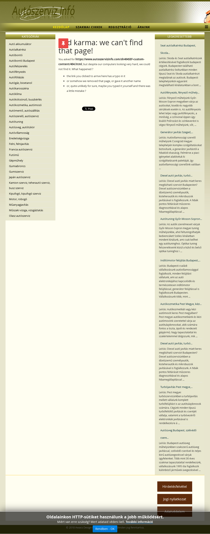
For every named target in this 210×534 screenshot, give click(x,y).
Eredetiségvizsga (19, 138)
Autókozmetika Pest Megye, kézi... (181, 304)
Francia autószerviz (20, 149)
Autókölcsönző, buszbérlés (25, 99)
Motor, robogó (18, 199)
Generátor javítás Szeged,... (176, 132)
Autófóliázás (16, 77)
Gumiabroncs (17, 166)
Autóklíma (15, 94)
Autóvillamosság (19, 133)
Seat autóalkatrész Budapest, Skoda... (178, 49)
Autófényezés (17, 72)
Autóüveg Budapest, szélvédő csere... (178, 433)
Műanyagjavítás (18, 204)
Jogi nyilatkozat (174, 499)
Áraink (144, 27)
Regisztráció (119, 27)
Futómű (14, 155)
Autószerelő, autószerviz (24, 116)
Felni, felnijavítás (19, 144)
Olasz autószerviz (19, 216)
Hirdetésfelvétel (174, 486)
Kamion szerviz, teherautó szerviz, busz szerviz (29, 185)
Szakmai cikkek (89, 27)
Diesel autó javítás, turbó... (176, 175)
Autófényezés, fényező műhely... (179, 92)
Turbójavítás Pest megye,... (176, 387)
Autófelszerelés (18, 66)
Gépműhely (16, 160)
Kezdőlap (61, 27)
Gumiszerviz (16, 171)
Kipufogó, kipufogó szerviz (25, 193)
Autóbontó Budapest (22, 60)
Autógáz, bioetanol (20, 83)
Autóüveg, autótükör (22, 127)
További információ (139, 522)
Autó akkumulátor (20, 44)
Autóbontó (16, 55)
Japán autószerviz (19, 177)
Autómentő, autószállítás (24, 110)
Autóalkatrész (17, 49)
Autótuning (16, 121)
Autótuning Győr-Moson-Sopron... (181, 219)
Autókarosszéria (19, 88)
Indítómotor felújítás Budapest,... (180, 260)
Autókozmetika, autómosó (25, 105)
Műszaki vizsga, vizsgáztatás (26, 210)
